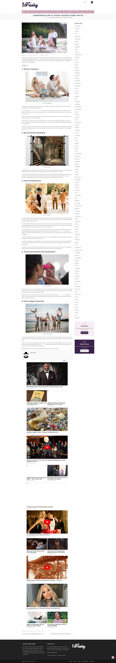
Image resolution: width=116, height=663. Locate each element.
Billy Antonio (25, 55)
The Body (78, 289)
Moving (77, 226)
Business (77, 52)
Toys (77, 299)
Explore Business (84, 350)
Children (77, 70)
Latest (79, 661)
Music (77, 229)
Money (77, 218)
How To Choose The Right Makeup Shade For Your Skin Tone (34, 633)
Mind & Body (78, 216)
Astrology (78, 36)
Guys (77, 148)
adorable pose (61, 231)
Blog (77, 49)
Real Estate (78, 252)
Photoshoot (39, 631)
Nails (77, 231)
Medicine (77, 213)
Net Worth (78, 234)
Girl (76, 140)
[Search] (92, 2)
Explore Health (84, 332)
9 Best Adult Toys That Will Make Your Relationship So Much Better (61, 633)
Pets (77, 244)
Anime (77, 31)
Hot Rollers (78, 179)
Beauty (77, 41)
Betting (77, 44)
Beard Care (78, 39)
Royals (82, 11)
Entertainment (70, 11)
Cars (77, 59)
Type (77, 304)
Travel (87, 11)
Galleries (77, 127)
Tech (38, 55)
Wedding (77, 317)
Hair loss (77, 158)
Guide (35, 631)
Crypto (77, 91)
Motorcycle (78, 221)
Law (77, 192)
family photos (31, 631)
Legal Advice (78, 195)
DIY (76, 98)
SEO (77, 265)
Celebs (42, 11)
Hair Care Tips (79, 153)
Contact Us (75, 661)
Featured (78, 117)
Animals (77, 28)
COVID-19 (78, 85)
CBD (77, 65)
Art (76, 33)
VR (76, 315)
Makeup (77, 208)
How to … (78, 182)
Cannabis (78, 57)
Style (64, 11)
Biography (78, 46)
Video (77, 312)
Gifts (77, 138)
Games (77, 132)
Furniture (78, 125)
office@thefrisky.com (53, 652)
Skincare (77, 270)
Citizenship (78, 72)
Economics (78, 101)
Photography (78, 247)
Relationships (58, 11)
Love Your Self (79, 205)
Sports (77, 273)
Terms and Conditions (84, 661)
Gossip (77, 143)
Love (52, 11)
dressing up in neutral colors (35, 110)
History (77, 169)
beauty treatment (61, 294)
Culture (77, 93)
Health (37, 11)
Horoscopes (78, 177)
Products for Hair (79, 250)
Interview (77, 190)
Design (77, 96)
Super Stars (78, 281)
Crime (77, 88)
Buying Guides (79, 54)
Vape (77, 307)
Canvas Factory (29, 129)
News (32, 11)
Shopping (78, 268)
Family (34, 55)
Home (28, 11)
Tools (77, 297)
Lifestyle (77, 200)
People (77, 242)
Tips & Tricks (78, 294)
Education (78, 104)
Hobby (77, 171)
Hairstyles (78, 161)
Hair (77, 151)
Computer (78, 80)
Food (77, 119)
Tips (77, 291)
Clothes (77, 78)
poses (43, 631)
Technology (78, 286)
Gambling (78, 130)
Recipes (77, 255)
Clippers (77, 75)
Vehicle (77, 310)
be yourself (43, 344)
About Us (70, 661)
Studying (77, 276)
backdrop (27, 631)
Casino (77, 62)
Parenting (77, 11)
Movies (47, 11)
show (27, 65)
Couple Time (78, 83)
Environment (78, 109)
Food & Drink (78, 122)
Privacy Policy (92, 661)
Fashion (77, 114)
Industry (77, 184)
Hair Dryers (78, 156)
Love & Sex (78, 203)
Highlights (78, 166)
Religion (77, 260)
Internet (77, 187)
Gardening (78, 135)
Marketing (78, 211)
